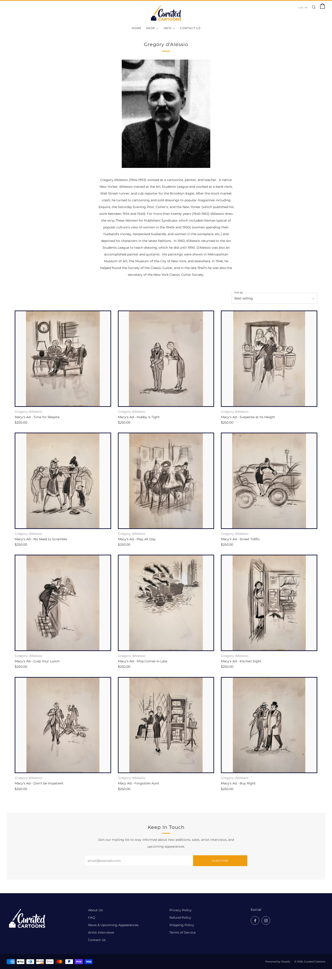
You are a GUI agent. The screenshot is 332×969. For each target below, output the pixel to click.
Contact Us (190, 28)
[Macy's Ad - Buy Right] (269, 725)
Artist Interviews (101, 932)
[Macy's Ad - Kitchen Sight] (269, 603)
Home (136, 28)
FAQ (91, 918)
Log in (303, 7)
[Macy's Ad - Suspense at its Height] (269, 359)
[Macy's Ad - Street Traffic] (269, 481)
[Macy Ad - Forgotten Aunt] (166, 725)
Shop (150, 28)
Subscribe (220, 860)
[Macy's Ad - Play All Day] (166, 481)
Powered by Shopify (277, 961)
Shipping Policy (181, 925)
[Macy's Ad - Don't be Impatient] (63, 725)
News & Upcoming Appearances (113, 925)
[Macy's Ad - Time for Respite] (63, 359)
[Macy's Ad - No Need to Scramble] (63, 481)
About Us (95, 910)
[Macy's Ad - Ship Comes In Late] (166, 603)
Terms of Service (182, 932)
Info (168, 28)
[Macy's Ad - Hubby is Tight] (166, 359)
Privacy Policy (180, 910)
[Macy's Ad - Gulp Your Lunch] (63, 603)
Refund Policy (180, 918)
